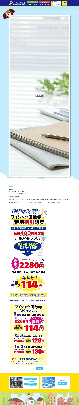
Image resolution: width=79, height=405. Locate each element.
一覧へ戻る (39, 368)
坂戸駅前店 (44, 2)
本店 (32, 2)
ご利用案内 (64, 3)
